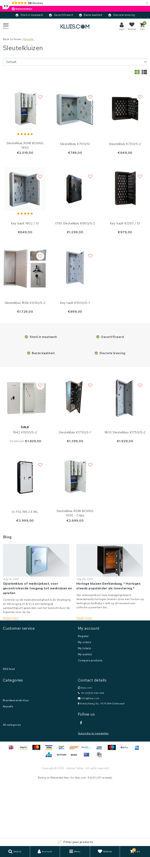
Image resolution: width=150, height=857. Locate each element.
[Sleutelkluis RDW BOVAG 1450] (25, 109)
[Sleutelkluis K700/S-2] (125, 109)
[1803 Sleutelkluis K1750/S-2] (125, 398)
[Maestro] (113, 749)
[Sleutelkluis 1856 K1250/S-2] (25, 268)
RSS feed (9, 669)
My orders (84, 642)
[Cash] (63, 756)
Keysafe (28, 39)
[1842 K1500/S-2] (25, 398)
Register (83, 636)
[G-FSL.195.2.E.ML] (25, 477)
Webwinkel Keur (60, 777)
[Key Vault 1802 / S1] (25, 189)
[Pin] (88, 756)
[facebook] (81, 723)
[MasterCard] (37, 749)
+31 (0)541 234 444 (92, 693)
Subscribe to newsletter (93, 733)
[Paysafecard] (88, 749)
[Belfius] (126, 749)
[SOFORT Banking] (75, 749)
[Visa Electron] (100, 749)
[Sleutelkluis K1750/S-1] (75, 398)
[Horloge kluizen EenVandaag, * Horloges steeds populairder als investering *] (111, 560)
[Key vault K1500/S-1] (75, 268)
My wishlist (85, 654)
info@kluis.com (90, 698)
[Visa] (50, 749)
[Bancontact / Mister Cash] (63, 749)
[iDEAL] (12, 749)
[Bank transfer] (75, 756)
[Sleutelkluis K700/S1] (75, 109)
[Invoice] (100, 756)
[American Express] (138, 749)
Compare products (90, 660)
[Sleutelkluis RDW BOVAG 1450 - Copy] (75, 477)
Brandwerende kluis (16, 700)
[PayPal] (25, 749)
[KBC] (50, 756)
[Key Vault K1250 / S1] (125, 189)
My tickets (84, 648)
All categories (12, 724)
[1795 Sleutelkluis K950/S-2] (75, 189)
